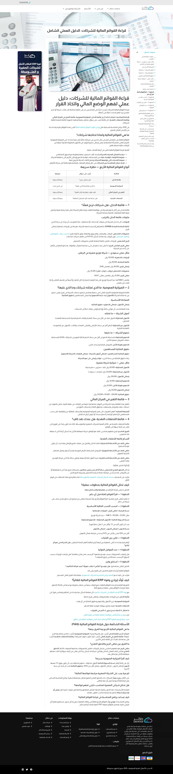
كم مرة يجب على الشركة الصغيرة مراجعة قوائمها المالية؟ (147, 131)
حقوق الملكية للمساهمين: (146, 76)
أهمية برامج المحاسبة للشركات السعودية (97, 575)
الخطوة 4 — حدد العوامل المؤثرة (146, 106)
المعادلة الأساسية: (148, 67)
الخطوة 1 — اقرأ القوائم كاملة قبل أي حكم (145, 93)
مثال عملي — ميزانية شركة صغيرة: (146, 80)
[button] (137, 52)
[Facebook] (31, 769)
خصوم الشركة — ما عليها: (146, 73)
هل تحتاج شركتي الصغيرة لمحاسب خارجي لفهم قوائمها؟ (146, 138)
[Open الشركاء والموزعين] (63, 8)
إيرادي (115, 724)
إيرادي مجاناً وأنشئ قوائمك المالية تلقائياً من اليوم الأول (104, 615)
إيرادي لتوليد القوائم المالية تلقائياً (88, 127)
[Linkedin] (23, 769)
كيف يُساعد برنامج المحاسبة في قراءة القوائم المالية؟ (145, 145)
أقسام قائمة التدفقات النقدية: (147, 85)
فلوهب (116, 741)
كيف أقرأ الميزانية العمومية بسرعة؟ (146, 125)
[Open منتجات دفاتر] (108, 8)
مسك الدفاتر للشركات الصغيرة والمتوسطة (96, 477)
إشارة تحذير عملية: (148, 89)
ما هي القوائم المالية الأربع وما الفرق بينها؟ (146, 114)
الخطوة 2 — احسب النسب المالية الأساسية (146, 98)
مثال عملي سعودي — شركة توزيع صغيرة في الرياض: (145, 63)
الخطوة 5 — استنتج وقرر (146, 110)
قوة (98, 724)
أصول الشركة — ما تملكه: (146, 70)
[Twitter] (27, 769)
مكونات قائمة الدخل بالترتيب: (148, 58)
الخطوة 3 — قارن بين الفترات (145, 102)
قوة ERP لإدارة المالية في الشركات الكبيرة (110, 592)
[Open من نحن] (95, 8)
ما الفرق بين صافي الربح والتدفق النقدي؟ (147, 120)
